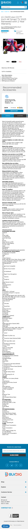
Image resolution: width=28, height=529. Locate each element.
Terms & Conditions (17, 525)
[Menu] (26, 3)
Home (2, 11)
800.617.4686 (5, 503)
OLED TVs (7, 11)
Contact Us (6, 508)
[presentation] (1, 47)
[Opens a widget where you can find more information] (5, 526)
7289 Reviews (4, 32)
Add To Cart (14, 111)
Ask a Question (19, 33)
